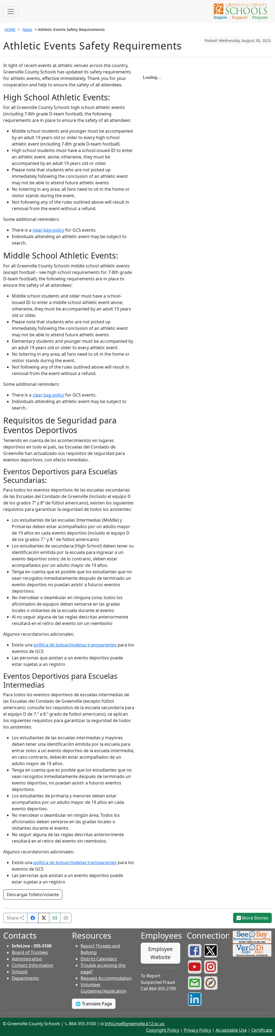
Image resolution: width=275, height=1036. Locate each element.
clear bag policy (48, 230)
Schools (20, 972)
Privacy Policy (197, 1030)
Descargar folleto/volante (33, 894)
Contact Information (32, 965)
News (27, 29)
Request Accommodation (106, 978)
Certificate (261, 1030)
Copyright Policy (162, 1030)
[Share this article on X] (43, 918)
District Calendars (99, 959)
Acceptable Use (231, 1030)
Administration (27, 959)
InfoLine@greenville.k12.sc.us (135, 1024)
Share (13, 918)
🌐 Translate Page (93, 1004)
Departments (25, 978)
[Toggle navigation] (10, 11)
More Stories (254, 918)
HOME (10, 29)
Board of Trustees (30, 952)
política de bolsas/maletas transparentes (75, 645)
